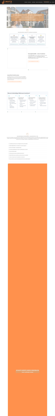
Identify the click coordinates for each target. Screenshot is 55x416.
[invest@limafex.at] (52, 5)
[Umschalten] (8, 144)
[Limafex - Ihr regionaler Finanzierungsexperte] (8, 2)
